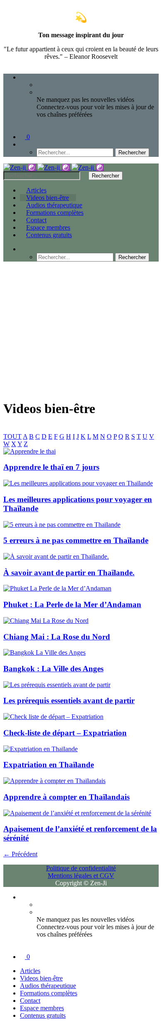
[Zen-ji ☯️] (53, 167)
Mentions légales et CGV (81, 875)
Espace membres (48, 227)
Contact (36, 219)
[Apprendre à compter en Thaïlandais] (54, 780)
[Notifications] (22, 77)
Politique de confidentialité (81, 868)
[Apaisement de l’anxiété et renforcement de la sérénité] (77, 813)
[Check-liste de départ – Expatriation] (53, 716)
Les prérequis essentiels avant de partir (69, 700)
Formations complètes (54, 212)
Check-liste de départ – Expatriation (65, 732)
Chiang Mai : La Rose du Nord (56, 636)
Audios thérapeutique (54, 205)
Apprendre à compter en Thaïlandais (66, 797)
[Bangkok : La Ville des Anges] (44, 652)
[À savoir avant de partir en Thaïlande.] (56, 556)
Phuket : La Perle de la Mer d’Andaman (72, 604)
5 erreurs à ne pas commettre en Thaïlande (75, 540)
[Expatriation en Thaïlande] (40, 748)
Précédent (20, 854)
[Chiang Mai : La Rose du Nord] (45, 620)
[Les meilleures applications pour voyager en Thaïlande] (78, 483)
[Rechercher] (22, 144)
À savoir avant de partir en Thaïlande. (69, 572)
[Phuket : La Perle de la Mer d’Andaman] (57, 588)
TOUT (12, 436)
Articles (36, 190)
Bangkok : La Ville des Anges (53, 668)
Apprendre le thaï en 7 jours (51, 467)
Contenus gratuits (49, 234)
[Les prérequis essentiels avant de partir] (56, 684)
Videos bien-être (47, 197)
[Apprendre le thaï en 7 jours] (29, 451)
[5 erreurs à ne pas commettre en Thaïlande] (61, 524)
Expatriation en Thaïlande (48, 764)
